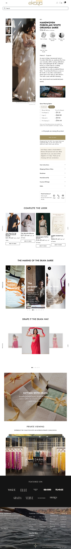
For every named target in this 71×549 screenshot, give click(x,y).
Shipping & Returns (53, 520)
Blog (41, 524)
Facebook (64, 519)
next (68, 228)
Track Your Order (43, 528)
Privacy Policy (54, 524)
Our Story (43, 517)
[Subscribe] (24, 528)
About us (43, 513)
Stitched (51, 107)
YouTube (63, 524)
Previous (2, 228)
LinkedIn (63, 527)
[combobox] (52, 67)
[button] (6, 3)
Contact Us (43, 522)
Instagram (63, 517)
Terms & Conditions (53, 527)
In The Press (43, 519)
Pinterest (63, 522)
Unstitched (44, 107)
